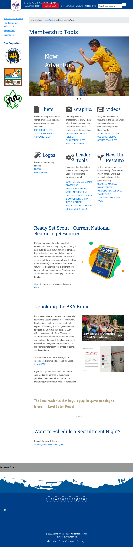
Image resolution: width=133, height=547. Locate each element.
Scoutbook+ (9, 35)
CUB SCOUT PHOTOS (75, 140)
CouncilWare (71, 537)
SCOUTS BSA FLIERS (44, 133)
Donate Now (50, 5)
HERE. (37, 287)
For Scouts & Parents (13, 18)
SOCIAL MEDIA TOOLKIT (77, 209)
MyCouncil (80, 5)
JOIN (62, 5)
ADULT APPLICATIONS (76, 188)
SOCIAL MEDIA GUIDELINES (79, 205)
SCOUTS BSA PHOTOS (76, 143)
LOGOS (37, 169)
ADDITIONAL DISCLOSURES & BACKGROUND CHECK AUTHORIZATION (79, 198)
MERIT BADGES (41, 172)
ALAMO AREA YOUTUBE (108, 133)
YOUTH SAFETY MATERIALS (79, 182)
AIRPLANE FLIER (42, 137)
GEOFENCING (72, 185)
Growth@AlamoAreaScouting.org (49, 444)
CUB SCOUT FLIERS (43, 130)
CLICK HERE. (40, 364)
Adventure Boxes (8, 467)
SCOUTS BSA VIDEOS (107, 140)
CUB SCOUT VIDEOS (106, 137)
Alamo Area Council (40, 3)
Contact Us (70, 5)
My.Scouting (9, 30)
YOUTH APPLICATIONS (76, 192)
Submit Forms (90, 5)
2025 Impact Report (32, 5)
